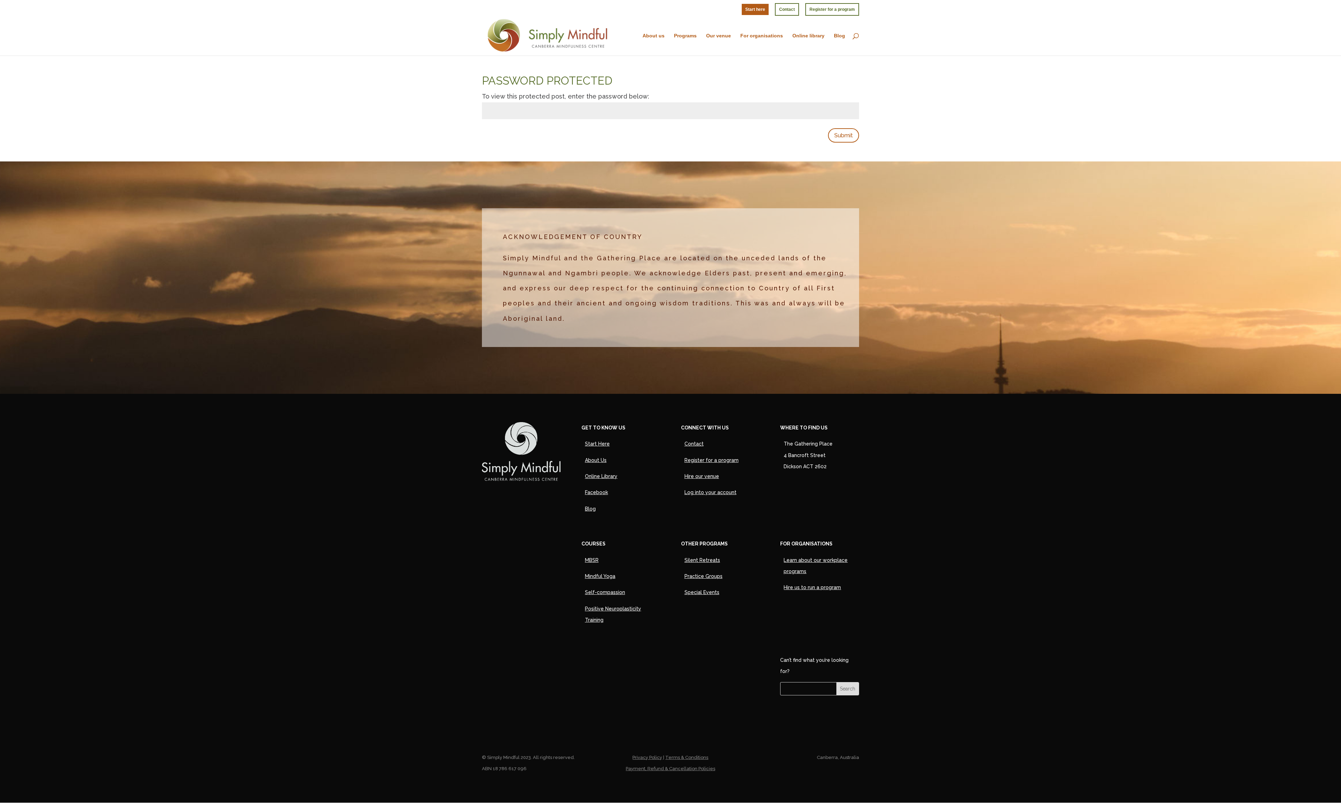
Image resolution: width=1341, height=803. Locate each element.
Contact (787, 9)
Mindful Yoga (600, 576)
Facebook (596, 492)
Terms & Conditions (686, 757)
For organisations (761, 35)
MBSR (592, 560)
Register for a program (832, 9)
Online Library (601, 476)
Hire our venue (701, 476)
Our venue (718, 35)
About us (654, 35)
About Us (596, 460)
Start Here (597, 444)
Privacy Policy (647, 757)
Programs (685, 35)
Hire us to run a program (812, 587)
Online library (808, 35)
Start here (755, 9)
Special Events (701, 592)
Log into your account (710, 492)
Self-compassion (605, 592)
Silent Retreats (702, 560)
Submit (843, 135)
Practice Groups (703, 576)
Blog (839, 35)
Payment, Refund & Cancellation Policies (670, 768)
